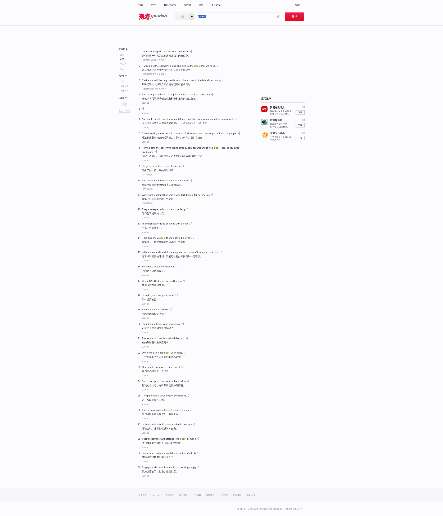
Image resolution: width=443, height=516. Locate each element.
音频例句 (124, 86)
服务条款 (263, 509)
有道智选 (170, 495)
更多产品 (216, 4)
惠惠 (201, 4)
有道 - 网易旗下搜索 (152, 16)
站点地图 (237, 495)
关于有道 (142, 495)
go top (125, 104)
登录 (297, 4)
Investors (156, 495)
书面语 (123, 64)
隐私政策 (254, 509)
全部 (122, 55)
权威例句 (123, 97)
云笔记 (187, 4)
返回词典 (124, 110)
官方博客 (183, 495)
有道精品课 (170, 4)
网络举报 (251, 495)
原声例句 (123, 75)
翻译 (153, 4)
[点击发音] (191, 52)
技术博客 (197, 495)
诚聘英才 (210, 495)
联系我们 (224, 495)
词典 (140, 4)
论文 (122, 69)
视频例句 (124, 91)
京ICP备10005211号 (295, 509)
